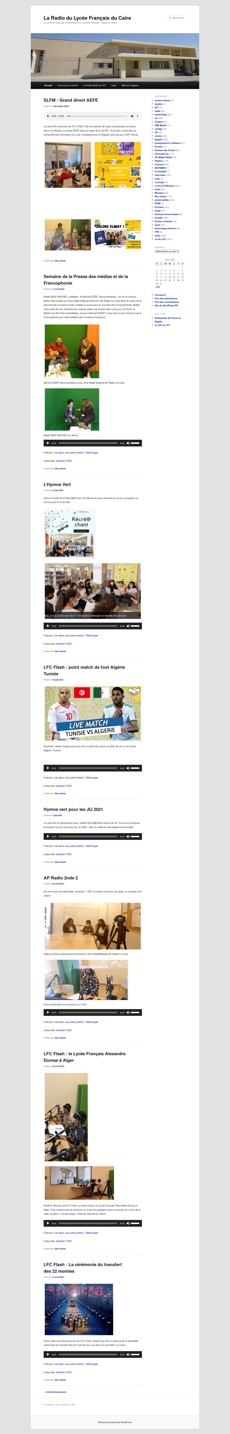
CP (156, 132)
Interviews (160, 174)
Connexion (160, 294)
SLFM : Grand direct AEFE (71, 100)
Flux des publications (166, 298)
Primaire (159, 207)
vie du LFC (160, 239)
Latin (157, 178)
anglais (158, 103)
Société (158, 217)
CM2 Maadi (160, 125)
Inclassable (161, 171)
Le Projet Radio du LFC (94, 85)
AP (156, 107)
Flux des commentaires (167, 301)
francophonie (162, 153)
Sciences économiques (167, 214)
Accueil (48, 85)
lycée (157, 189)
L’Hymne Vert (57, 484)
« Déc (157, 286)
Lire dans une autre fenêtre (68, 452)
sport (157, 224)
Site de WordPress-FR (166, 305)
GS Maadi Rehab (163, 157)
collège (158, 128)
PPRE (158, 203)
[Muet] (128, 443)
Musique (159, 192)
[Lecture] (48, 443)
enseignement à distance (168, 142)
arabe (157, 110)
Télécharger (91, 452)
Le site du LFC (162, 325)
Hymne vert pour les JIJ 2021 (73, 809)
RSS (69, 460)
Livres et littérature (164, 185)
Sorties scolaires (163, 221)
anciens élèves (162, 100)
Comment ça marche (68, 85)
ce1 (156, 118)
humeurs (159, 164)
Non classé (60, 260)
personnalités (162, 199)
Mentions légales (130, 85)
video (157, 235)
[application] (93, 443)
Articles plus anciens (55, 1391)
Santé (158, 210)
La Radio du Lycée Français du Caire (87, 17)
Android (60, 460)
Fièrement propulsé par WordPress (115, 1422)
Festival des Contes (165, 150)
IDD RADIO (160, 167)
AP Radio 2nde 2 (61, 878)
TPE (157, 231)
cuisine (158, 135)
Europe (158, 146)
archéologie (161, 114)
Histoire (159, 160)
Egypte (158, 139)
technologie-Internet (165, 228)
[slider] (135, 443)
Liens (114, 85)
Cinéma (159, 121)
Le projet (159, 182)
